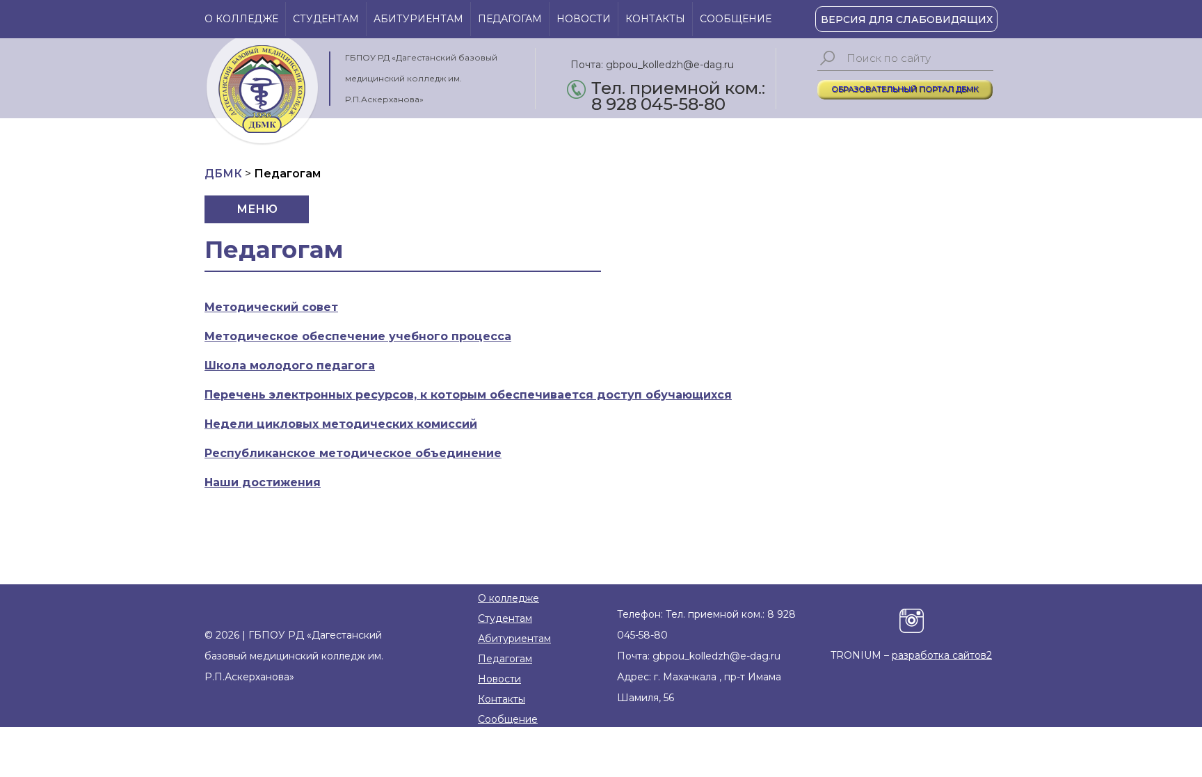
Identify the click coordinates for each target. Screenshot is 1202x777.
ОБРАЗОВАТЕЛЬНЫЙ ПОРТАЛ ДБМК (905, 89)
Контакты (655, 19)
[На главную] (262, 91)
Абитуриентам (418, 19)
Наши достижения (263, 482)
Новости (583, 19)
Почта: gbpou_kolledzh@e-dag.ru (652, 64)
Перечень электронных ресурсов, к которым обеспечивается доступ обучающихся (468, 394)
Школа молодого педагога (290, 365)
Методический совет (271, 307)
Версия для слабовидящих (907, 19)
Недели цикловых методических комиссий (341, 424)
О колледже (241, 19)
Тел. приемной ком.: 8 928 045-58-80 (678, 89)
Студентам (326, 19)
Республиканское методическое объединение (353, 453)
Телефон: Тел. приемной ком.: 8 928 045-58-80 (706, 624)
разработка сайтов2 (942, 655)
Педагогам (510, 19)
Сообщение (735, 19)
